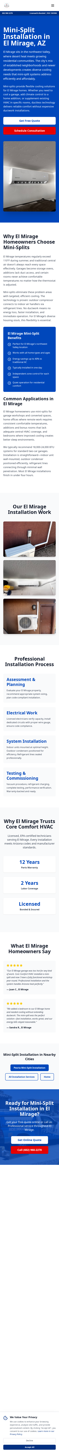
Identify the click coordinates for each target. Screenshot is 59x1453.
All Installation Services (22, 1076)
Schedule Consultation (29, 131)
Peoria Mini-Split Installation (29, 1067)
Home (47, 1076)
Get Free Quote (29, 121)
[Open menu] (53, 5)
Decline (29, 1440)
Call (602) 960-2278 (29, 1150)
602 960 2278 (7, 13)
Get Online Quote (29, 1140)
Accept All (29, 1447)
